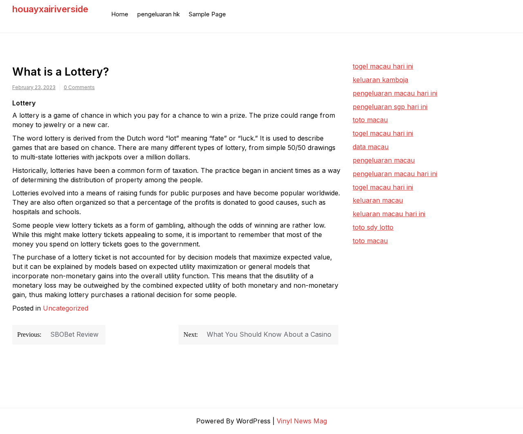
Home (119, 14)
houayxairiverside (50, 9)
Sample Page (207, 14)
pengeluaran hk (158, 14)
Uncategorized (65, 308)
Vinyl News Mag (302, 421)
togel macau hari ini (383, 133)
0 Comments (79, 87)
